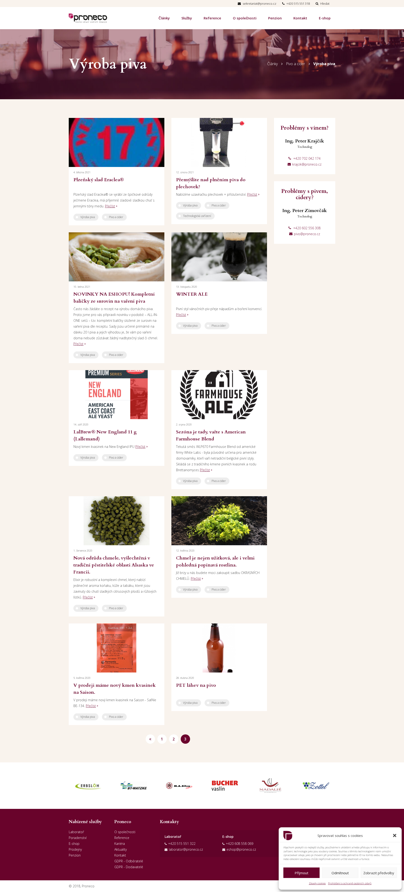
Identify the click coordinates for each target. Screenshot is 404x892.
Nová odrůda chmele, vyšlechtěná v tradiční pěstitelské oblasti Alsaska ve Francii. (113, 565)
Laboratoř (76, 832)
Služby (186, 18)
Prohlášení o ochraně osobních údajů (350, 883)
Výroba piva (324, 63)
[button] (394, 835)
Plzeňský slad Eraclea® (98, 180)
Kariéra (119, 843)
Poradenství (78, 837)
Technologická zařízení (197, 216)
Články (164, 18)
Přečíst (110, 206)
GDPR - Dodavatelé (128, 867)
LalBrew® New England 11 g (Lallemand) (105, 435)
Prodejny (75, 849)
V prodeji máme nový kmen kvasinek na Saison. (114, 688)
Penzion (275, 18)
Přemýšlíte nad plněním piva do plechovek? (210, 183)
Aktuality (120, 849)
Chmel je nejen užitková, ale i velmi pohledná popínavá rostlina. (215, 561)
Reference (212, 18)
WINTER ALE (192, 294)
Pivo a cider (295, 63)
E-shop (325, 18)
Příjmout (301, 873)
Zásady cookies (317, 883)
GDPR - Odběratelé (128, 861)
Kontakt (300, 18)
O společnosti (244, 18)
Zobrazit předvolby (378, 873)
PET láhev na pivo (196, 685)
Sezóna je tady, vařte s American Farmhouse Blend (211, 435)
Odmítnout (340, 873)
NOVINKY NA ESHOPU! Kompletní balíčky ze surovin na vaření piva (114, 297)
